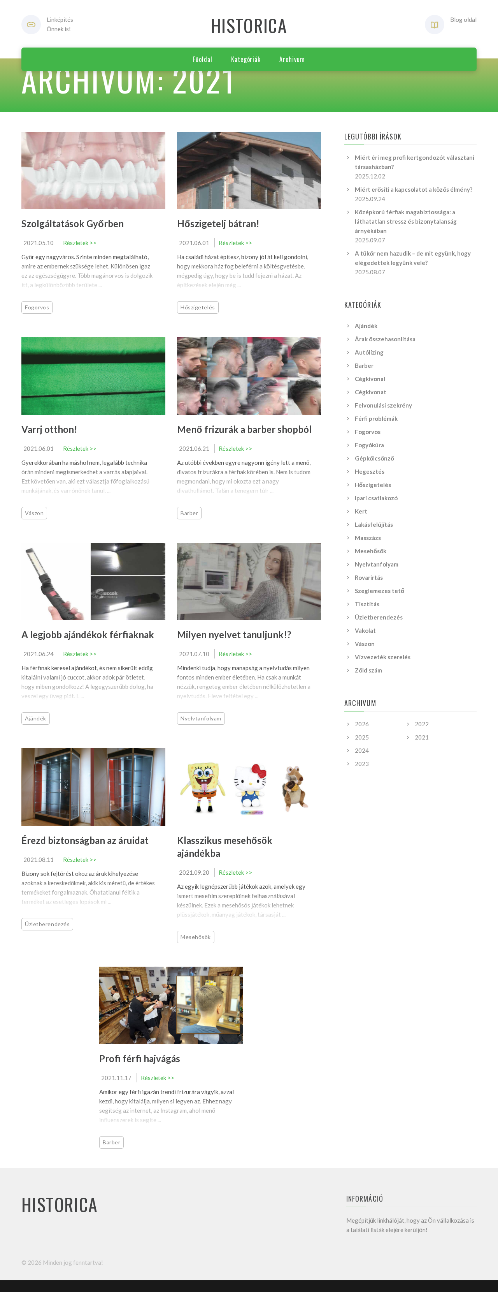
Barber (189, 513)
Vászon (34, 513)
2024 (362, 750)
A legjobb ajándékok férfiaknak (87, 634)
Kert (361, 511)
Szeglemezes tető (379, 590)
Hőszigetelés (198, 307)
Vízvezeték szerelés (382, 656)
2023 (362, 763)
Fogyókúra (369, 444)
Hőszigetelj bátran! (218, 223)
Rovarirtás (369, 577)
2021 (422, 737)
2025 (362, 737)
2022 (422, 723)
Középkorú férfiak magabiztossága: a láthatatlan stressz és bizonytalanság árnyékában (406, 221)
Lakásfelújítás (374, 524)
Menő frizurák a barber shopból (244, 429)
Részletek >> (79, 242)
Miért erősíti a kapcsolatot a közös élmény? (413, 189)
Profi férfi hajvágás (139, 1058)
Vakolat (365, 630)
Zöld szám (368, 670)
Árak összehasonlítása (385, 338)
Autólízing (369, 352)
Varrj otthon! (49, 429)
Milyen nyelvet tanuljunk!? (234, 634)
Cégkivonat (370, 391)
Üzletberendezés (47, 924)
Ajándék (35, 718)
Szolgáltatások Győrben (72, 223)
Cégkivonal (370, 378)
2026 (362, 723)
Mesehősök (196, 937)
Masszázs (368, 537)
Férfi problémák (376, 418)
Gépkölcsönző (374, 458)
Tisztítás (367, 603)
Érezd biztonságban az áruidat (85, 840)
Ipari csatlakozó (376, 497)
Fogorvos (37, 307)
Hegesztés (369, 471)
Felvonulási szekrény (383, 405)
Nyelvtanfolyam (201, 718)
